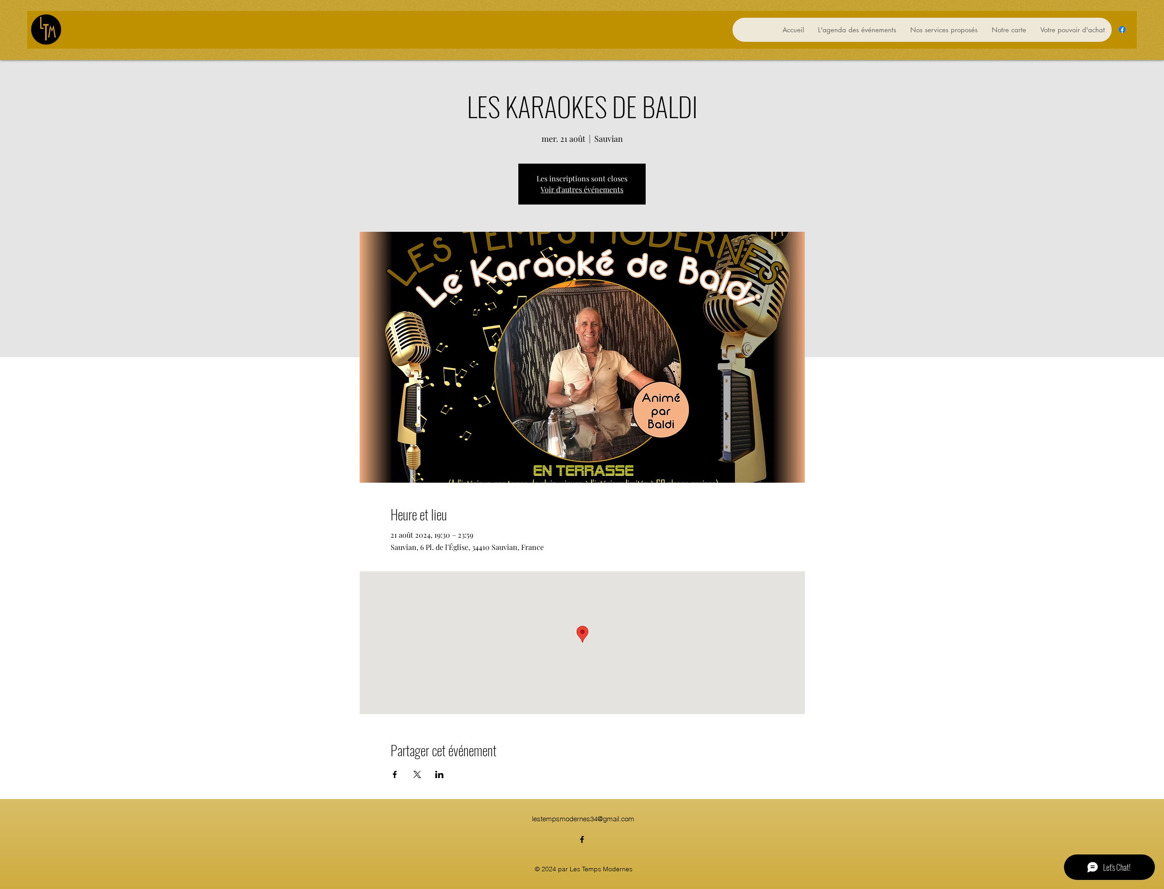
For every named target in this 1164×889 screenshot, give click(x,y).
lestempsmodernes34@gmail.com (583, 818)
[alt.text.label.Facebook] (582, 839)
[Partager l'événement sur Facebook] (395, 774)
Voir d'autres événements (582, 189)
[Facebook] (1122, 29)
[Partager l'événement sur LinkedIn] (439, 774)
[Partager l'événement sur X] (417, 774)
